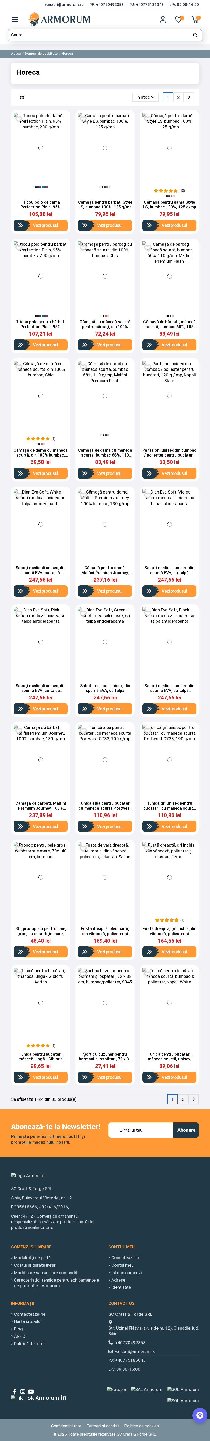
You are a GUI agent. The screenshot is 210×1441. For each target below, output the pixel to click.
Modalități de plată (32, 1257)
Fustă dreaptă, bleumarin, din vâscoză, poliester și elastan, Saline (105, 933)
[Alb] (33, 187)
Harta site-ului (27, 1321)
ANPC (19, 1336)
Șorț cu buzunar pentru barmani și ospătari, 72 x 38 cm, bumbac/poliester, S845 (105, 1059)
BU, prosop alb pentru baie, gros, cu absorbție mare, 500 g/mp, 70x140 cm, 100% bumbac (40, 936)
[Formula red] (47, 187)
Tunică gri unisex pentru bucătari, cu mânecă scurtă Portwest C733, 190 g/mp (169, 808)
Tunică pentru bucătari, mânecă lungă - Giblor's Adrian (40, 1059)
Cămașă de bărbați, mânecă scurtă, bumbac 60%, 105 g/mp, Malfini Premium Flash (169, 326)
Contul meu (122, 1265)
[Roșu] (107, 187)
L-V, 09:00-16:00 (184, 4)
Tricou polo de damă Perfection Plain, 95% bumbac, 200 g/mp (40, 207)
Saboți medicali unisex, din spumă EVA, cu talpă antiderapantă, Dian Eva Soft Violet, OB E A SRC (169, 575)
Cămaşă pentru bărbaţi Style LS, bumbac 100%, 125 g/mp (105, 205)
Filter (7, 88)
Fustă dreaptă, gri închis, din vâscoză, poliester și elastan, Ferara (169, 933)
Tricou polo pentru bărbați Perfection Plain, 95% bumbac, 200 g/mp (41, 326)
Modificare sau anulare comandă (45, 1272)
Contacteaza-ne (29, 1314)
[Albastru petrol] (45, 187)
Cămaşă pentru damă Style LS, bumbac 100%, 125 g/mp (169, 205)
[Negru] (36, 187)
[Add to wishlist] (83, 119)
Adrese (118, 1280)
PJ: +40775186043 (147, 4)
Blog (18, 1328)
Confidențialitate (66, 1426)
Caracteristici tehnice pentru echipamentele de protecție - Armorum (56, 1282)
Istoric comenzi (126, 1272)
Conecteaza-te (125, 1257)
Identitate (121, 1287)
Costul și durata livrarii (36, 1265)
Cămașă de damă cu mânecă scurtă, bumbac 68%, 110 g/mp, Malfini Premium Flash (105, 455)
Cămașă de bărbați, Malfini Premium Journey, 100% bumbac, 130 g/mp (40, 808)
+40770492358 (130, 1342)
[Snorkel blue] (43, 187)
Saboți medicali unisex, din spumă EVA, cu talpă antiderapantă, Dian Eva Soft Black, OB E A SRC (169, 693)
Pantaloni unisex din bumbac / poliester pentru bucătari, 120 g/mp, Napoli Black (169, 455)
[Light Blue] (173, 316)
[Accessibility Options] (199, 1415)
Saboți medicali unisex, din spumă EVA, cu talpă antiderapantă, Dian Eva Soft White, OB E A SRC (41, 575)
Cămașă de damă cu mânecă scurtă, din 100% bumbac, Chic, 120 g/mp (41, 455)
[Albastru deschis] (109, 187)
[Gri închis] (40, 187)
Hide (41, 70)
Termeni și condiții (103, 1426)
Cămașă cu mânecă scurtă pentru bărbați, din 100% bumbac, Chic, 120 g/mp (105, 326)
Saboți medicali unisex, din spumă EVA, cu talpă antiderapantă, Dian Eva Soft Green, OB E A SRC (105, 693)
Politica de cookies (141, 1426)
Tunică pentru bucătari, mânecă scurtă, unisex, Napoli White (170, 1059)
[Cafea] (170, 316)
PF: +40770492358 (107, 4)
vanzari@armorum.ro (65, 4)
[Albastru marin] (38, 187)
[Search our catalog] (195, 35)
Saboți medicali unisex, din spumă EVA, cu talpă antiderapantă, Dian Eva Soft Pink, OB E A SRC (41, 693)
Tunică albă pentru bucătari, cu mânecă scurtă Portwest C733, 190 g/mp (105, 808)
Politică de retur (29, 1343)
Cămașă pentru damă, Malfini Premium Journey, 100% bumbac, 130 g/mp (105, 572)
